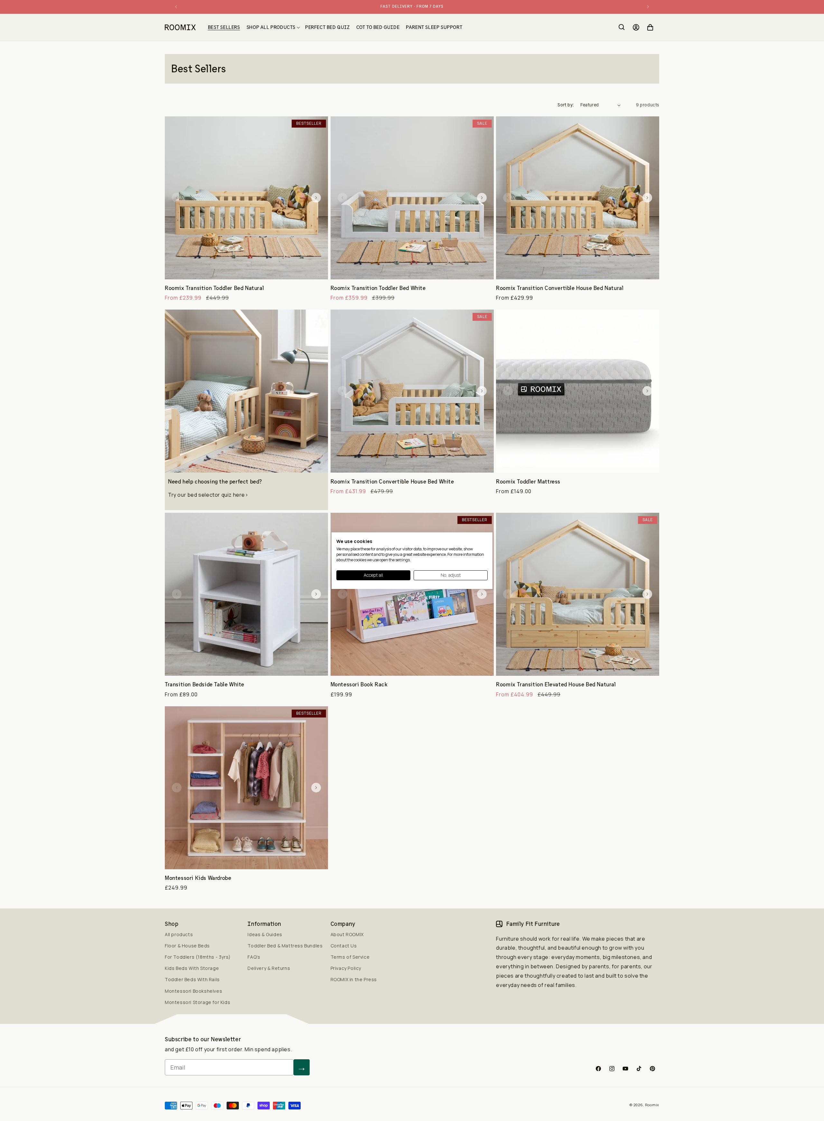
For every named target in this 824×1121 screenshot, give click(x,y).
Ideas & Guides (265, 934)
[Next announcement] (648, 7)
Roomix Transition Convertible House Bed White (392, 481)
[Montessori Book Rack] (412, 594)
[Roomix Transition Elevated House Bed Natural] (577, 594)
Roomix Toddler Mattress (528, 481)
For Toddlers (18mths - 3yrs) (198, 957)
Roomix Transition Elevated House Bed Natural (556, 684)
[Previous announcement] (176, 7)
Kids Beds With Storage (192, 968)
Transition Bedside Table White (204, 684)
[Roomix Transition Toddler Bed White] (412, 197)
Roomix (652, 1104)
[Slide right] (316, 198)
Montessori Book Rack (359, 684)
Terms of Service (350, 957)
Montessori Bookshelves (193, 991)
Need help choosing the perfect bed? (215, 481)
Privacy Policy (346, 968)
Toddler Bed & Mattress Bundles (285, 946)
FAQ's (254, 957)
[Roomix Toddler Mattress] (577, 391)
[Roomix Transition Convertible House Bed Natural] (577, 197)
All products (179, 934)
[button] (272, 27)
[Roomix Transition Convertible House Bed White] (412, 391)
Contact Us (344, 946)
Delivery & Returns (269, 968)
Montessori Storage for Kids (197, 1002)
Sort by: (565, 104)
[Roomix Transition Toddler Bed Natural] (246, 197)
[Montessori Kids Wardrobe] (246, 787)
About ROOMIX (347, 934)
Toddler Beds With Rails (192, 979)
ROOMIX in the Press (354, 979)
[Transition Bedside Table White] (246, 594)
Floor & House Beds (187, 946)
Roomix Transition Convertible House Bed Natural (559, 288)
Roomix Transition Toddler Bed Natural (214, 288)
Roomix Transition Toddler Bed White (378, 288)
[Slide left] (177, 198)
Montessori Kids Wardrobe (198, 878)
